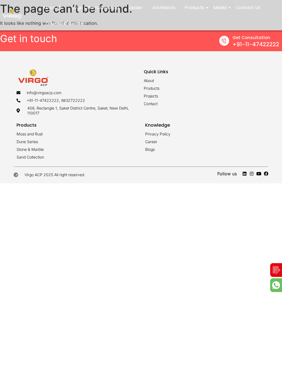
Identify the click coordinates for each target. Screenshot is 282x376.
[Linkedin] (244, 173)
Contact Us (248, 7)
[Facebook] (266, 173)
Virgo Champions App (95, 7)
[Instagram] (252, 173)
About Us (52, 7)
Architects (163, 7)
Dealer (135, 7)
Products (194, 7)
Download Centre (64, 23)
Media (219, 7)
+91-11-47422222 (255, 44)
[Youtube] (259, 173)
